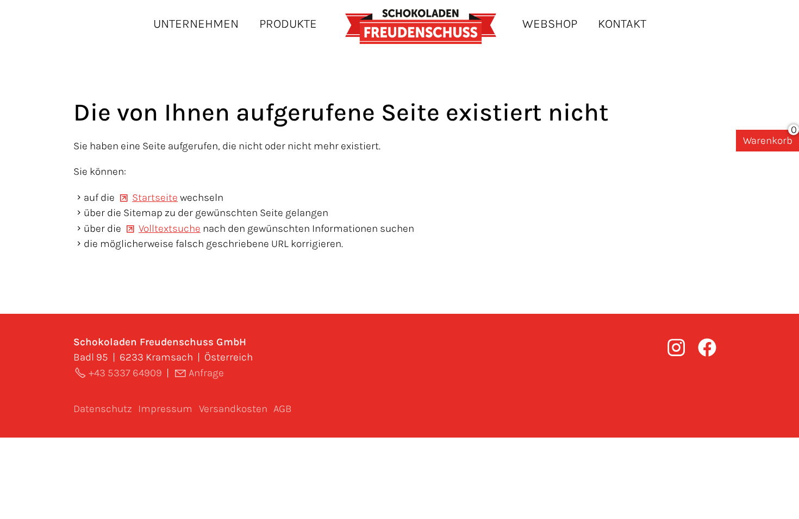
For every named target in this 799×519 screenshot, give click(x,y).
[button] (707, 347)
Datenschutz (102, 409)
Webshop (549, 23)
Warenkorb (767, 141)
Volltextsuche (170, 229)
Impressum (165, 409)
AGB (282, 409)
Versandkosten (233, 409)
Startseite (155, 198)
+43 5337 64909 (125, 373)
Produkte (288, 23)
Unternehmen (196, 23)
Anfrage (206, 373)
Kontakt (622, 23)
